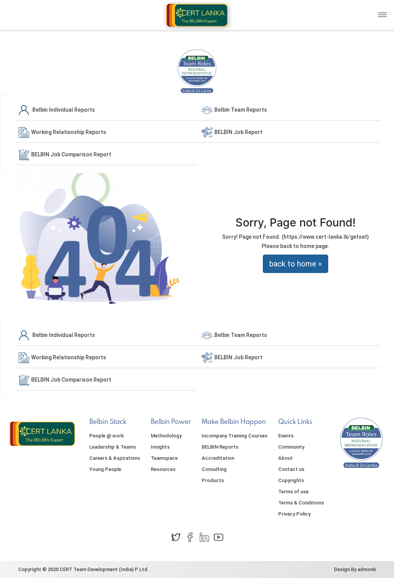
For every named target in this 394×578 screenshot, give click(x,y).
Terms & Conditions (301, 503)
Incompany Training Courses (234, 436)
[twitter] (175, 537)
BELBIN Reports (220, 447)
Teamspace (164, 458)
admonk (366, 569)
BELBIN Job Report (237, 132)
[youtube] (218, 537)
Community (291, 447)
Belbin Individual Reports (62, 110)
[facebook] (190, 537)
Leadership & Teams (112, 447)
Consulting (214, 469)
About (285, 458)
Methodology (166, 436)
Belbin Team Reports (240, 110)
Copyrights (291, 480)
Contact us (291, 469)
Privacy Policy (294, 514)
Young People (105, 469)
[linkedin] (204, 537)
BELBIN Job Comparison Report (70, 154)
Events (286, 436)
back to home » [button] (295, 263)
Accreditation (218, 458)
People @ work (106, 436)
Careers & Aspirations (114, 458)
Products (213, 480)
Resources (163, 469)
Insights (160, 447)
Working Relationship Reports (68, 132)
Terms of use (293, 491)
